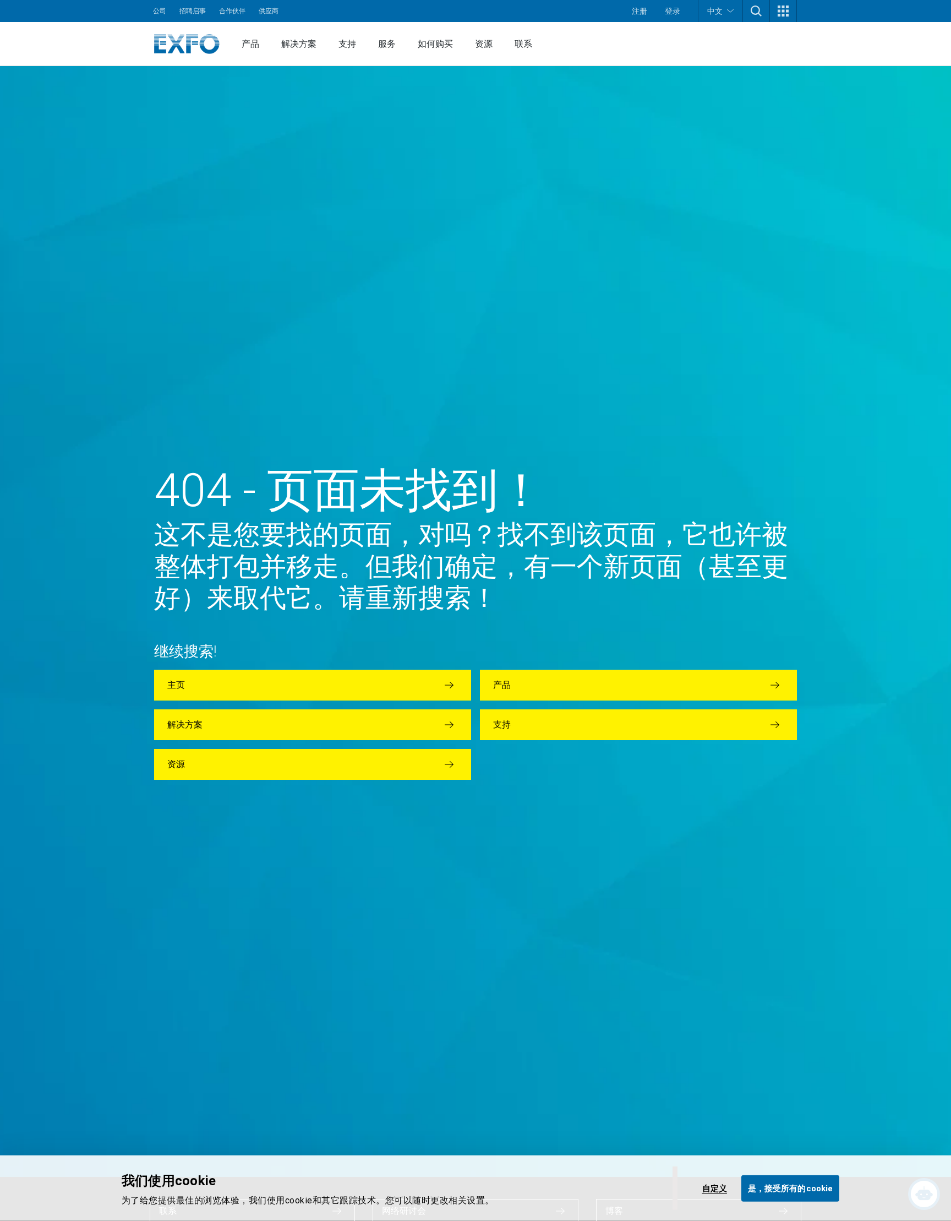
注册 (639, 11)
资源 (484, 44)
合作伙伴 (232, 11)
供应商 (268, 11)
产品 (250, 44)
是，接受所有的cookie (790, 1188)
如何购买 (435, 44)
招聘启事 (192, 11)
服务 (387, 44)
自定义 (714, 1188)
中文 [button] (715, 11)
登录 (672, 11)
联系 (523, 44)
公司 (159, 11)
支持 (347, 44)
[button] (756, 11)
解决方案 (298, 44)
